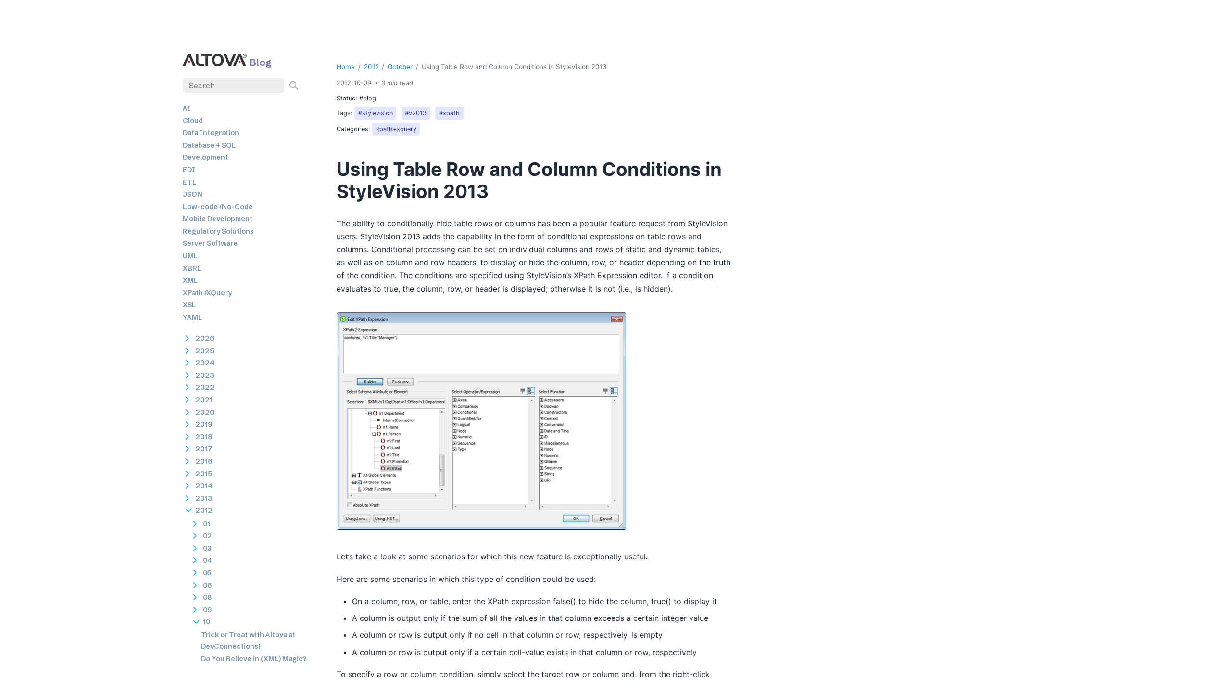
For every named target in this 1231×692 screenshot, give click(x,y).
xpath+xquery (396, 129)
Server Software (210, 243)
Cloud (193, 120)
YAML (192, 317)
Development (205, 157)
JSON (192, 194)
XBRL (192, 268)
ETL (190, 182)
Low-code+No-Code (218, 206)
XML (190, 280)
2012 (371, 67)
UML (190, 255)
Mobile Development (217, 218)
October (400, 67)
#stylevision (375, 113)
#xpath (449, 113)
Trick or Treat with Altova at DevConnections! (248, 640)
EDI (189, 169)
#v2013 (416, 113)
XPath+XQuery (207, 292)
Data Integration (211, 132)
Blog (261, 62)
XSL (189, 304)
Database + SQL (209, 145)
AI (187, 108)
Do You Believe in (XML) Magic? (253, 659)
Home (346, 67)
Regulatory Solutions (218, 231)
